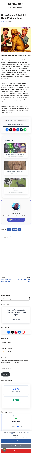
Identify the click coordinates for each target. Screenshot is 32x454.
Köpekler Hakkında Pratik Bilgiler (15, 171)
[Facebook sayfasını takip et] (8, 332)
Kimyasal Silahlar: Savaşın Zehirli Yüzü (15, 154)
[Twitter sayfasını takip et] (12, 332)
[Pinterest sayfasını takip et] (16, 332)
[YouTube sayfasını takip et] (23, 332)
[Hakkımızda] (16, 210)
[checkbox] (4, 450)
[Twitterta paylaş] (10, 129)
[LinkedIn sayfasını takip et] (19, 332)
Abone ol (5, 374)
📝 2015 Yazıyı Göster (16, 220)
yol (19, 229)
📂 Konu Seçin (6, 352)
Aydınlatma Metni (13, 433)
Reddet (16, 451)
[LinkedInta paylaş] (17, 129)
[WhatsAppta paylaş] (24, 129)
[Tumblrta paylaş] (21, 129)
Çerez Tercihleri (16, 446)
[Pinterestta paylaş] (14, 129)
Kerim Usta (3, 21)
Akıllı (9, 229)
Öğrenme (15, 229)
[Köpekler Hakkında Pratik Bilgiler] (15, 165)
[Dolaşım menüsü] (29, 4)
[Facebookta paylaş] (7, 129)
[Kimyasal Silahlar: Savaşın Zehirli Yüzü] (15, 148)
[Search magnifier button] (28, 299)
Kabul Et (16, 441)
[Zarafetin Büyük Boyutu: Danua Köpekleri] (15, 182)
